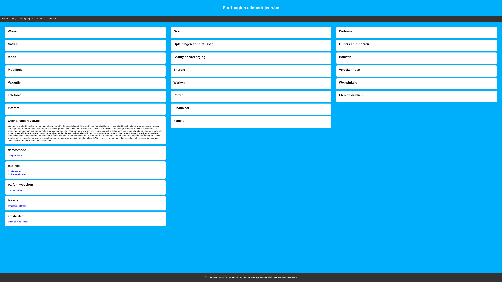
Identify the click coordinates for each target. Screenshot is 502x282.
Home (5, 18)
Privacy (52, 18)
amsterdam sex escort (18, 222)
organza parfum (15, 190)
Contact (41, 18)
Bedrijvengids (26, 18)
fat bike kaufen (14, 171)
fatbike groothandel (17, 174)
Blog (14, 18)
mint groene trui (15, 155)
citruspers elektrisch (17, 206)
